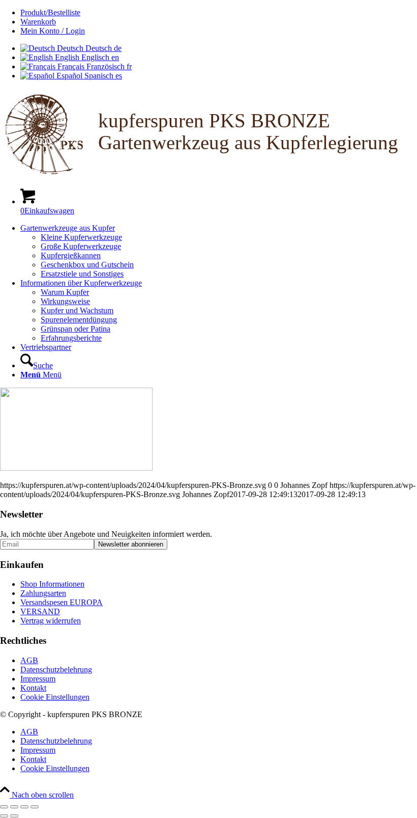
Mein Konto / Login (52, 30)
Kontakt (33, 688)
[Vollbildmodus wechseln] (14, 806)
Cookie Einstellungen (55, 697)
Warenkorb (38, 21)
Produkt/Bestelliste (50, 12)
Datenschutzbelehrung (56, 669)
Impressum (37, 678)
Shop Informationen (52, 584)
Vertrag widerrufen (50, 620)
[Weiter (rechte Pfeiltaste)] (14, 815)
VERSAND (40, 611)
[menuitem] (218, 12)
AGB (29, 660)
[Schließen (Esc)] (35, 806)
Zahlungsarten (43, 593)
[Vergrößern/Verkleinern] (4, 806)
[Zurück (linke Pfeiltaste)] (4, 815)
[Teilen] (24, 806)
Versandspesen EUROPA (61, 602)
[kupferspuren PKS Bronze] (208, 175)
